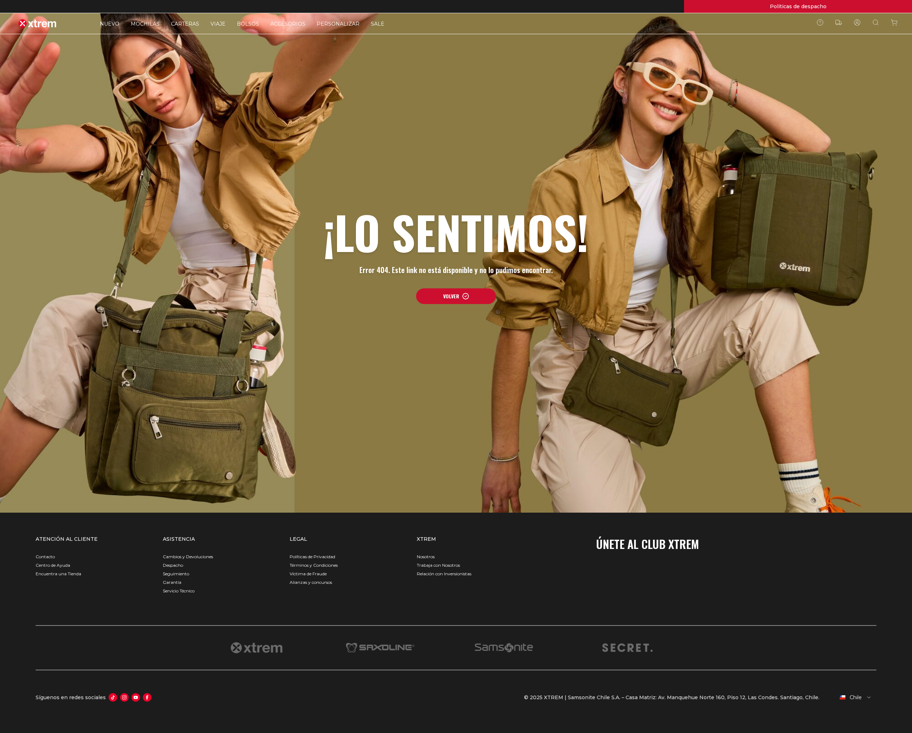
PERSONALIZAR (338, 24)
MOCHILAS (145, 24)
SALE (377, 24)
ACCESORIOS (287, 24)
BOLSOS (248, 24)
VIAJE (218, 24)
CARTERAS (185, 24)
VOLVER (451, 296)
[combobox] (850, 697)
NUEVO (109, 24)
